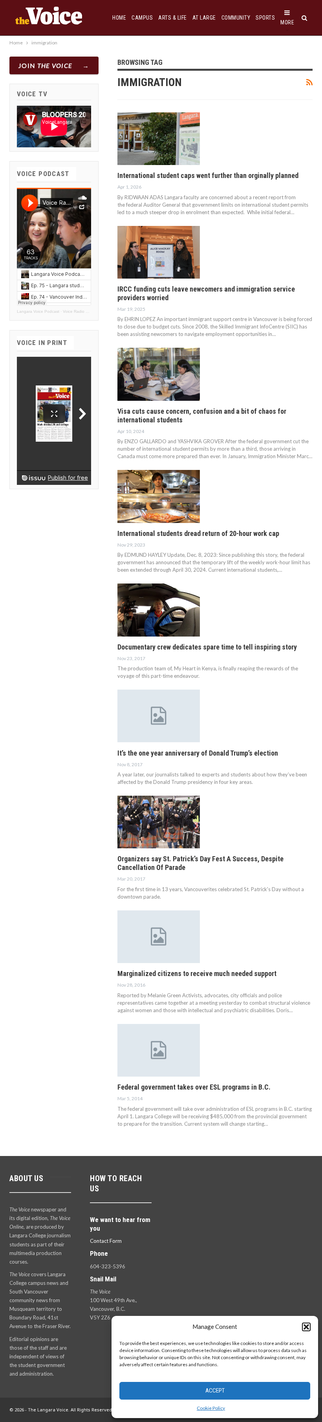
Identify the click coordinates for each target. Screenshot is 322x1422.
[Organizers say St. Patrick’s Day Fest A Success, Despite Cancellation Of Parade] (158, 822)
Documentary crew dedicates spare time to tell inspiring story (207, 647)
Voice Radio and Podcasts (87, 311)
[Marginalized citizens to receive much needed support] (158, 936)
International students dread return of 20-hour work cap (198, 533)
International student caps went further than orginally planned (207, 175)
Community (236, 18)
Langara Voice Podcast (38, 311)
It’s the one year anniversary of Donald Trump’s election (197, 753)
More (287, 22)
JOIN (45, 65)
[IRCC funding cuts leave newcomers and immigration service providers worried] (158, 252)
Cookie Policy (211, 1408)
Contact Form (106, 1241)
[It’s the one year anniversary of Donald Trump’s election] (158, 716)
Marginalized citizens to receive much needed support (196, 973)
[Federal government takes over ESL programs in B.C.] (158, 1050)
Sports (265, 18)
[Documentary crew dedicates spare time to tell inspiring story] (158, 609)
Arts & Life (172, 18)
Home (119, 18)
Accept (215, 1390)
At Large (204, 18)
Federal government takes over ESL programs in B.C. (194, 1087)
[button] (306, 1327)
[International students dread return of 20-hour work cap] (158, 496)
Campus (142, 18)
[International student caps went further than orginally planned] (158, 138)
